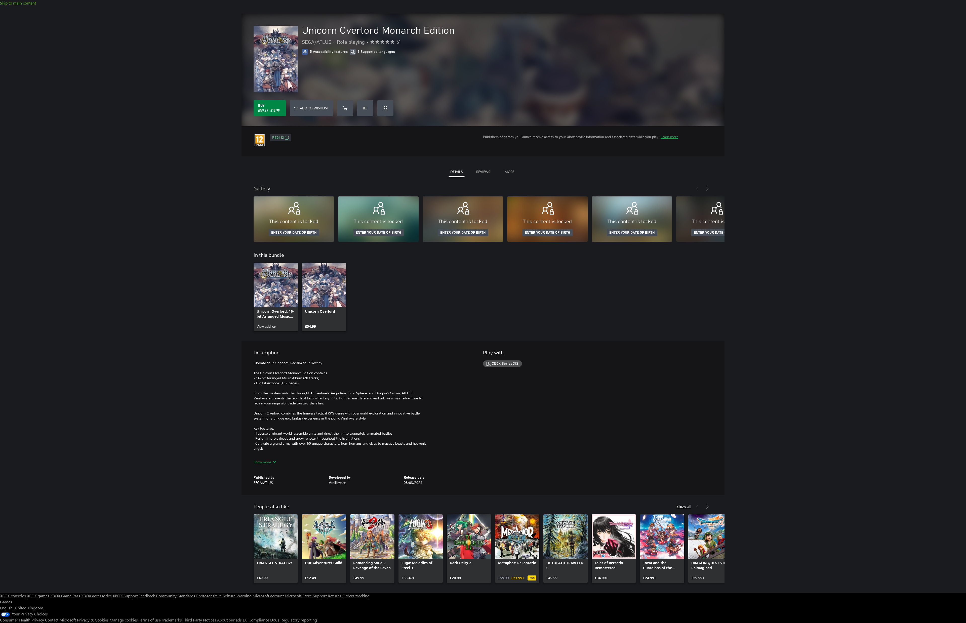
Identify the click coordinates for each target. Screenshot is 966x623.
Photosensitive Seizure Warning (224, 595)
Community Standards (175, 595)
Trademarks (172, 619)
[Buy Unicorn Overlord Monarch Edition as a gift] (365, 108)
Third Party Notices (199, 619)
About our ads (229, 619)
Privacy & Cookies (93, 619)
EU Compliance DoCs (261, 619)
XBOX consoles (13, 595)
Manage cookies (124, 619)
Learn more (669, 136)
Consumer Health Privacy (22, 619)
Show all (683, 506)
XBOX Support (125, 595)
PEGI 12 (278, 138)
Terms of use (150, 619)
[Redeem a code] (385, 108)
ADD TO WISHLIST (314, 108)
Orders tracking (356, 595)
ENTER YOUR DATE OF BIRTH (294, 232)
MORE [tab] (509, 171)
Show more (262, 462)
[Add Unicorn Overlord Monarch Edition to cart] (345, 108)
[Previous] (697, 188)
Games (6, 601)
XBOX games (38, 595)
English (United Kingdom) (22, 607)
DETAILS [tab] (456, 171)
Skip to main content (18, 3)
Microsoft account (268, 595)
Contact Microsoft (60, 619)
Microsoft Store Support (306, 595)
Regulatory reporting (298, 619)
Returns (334, 595)
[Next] (707, 188)
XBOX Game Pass (65, 595)
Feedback (147, 595)
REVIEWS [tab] (483, 171)
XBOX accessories (96, 595)
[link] (276, 297)
